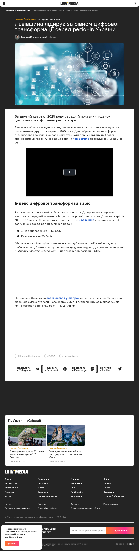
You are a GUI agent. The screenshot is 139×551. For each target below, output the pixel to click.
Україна (75, 479)
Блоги (41, 487)
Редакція (42, 504)
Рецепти (10, 492)
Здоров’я (43, 492)
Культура (108, 492)
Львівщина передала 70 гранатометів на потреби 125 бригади (27, 454)
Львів (8, 479)
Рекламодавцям (111, 504)
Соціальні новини (47, 496)
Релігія (107, 483)
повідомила (81, 138)
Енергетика (11, 487)
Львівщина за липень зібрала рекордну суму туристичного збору (65, 454)
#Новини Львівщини (29, 356)
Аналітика (76, 496)
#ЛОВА (51, 356)
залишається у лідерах (63, 298)
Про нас (8, 504)
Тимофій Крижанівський (34, 37)
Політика (43, 483)
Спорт (106, 487)
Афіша (8, 496)
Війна (106, 479)
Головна (8, 10)
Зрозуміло (12, 543)
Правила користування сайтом (85, 508)
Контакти (75, 504)
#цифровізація (70, 356)
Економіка (76, 483)
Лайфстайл (77, 492)
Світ (73, 487)
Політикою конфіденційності (15, 535)
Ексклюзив (11, 483)
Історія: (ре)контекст (114, 496)
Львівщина (86, 220)
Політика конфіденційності (17, 508)
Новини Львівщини (22, 10)
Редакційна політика (47, 508)
